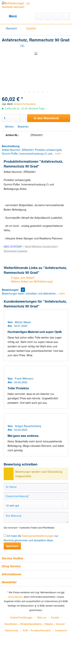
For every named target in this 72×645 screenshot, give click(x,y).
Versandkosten (15, 596)
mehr (57, 153)
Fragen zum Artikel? (22, 278)
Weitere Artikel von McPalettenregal (31, 281)
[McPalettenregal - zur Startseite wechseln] (19, 7)
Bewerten (23, 126)
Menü (13, 16)
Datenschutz (11, 630)
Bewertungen (10, 290)
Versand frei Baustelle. (25, 103)
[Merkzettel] (48, 16)
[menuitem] (9, 16)
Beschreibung (11, 146)
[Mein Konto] (57, 16)
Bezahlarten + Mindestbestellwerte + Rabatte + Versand (34, 624)
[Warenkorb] (66, 16)
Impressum (61, 630)
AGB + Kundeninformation (37, 630)
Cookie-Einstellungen (21, 617)
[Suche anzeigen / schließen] (39, 16)
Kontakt (55, 617)
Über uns (42, 617)
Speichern (12, 546)
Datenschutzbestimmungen (38, 536)
